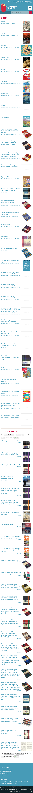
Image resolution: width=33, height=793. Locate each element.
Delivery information (6, 771)
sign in (25, 1)
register (30, 1)
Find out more (24, 790)
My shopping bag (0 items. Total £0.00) (24, 2)
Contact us (4, 775)
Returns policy (5, 773)
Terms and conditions (7, 770)
